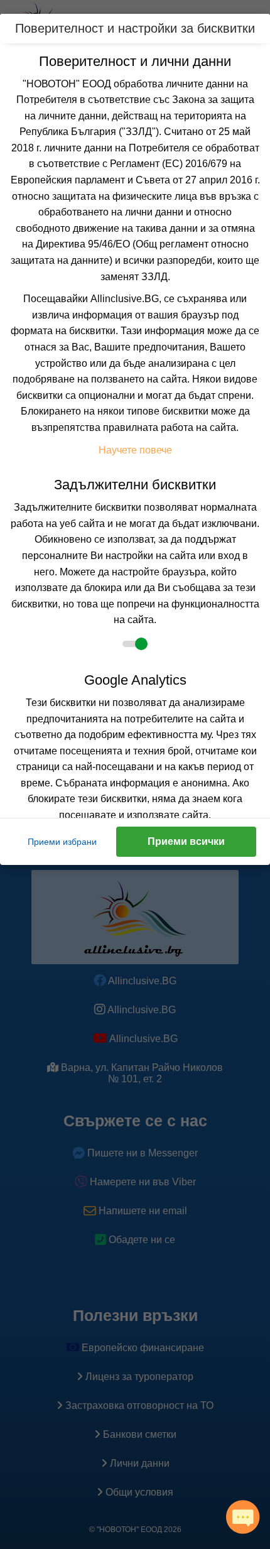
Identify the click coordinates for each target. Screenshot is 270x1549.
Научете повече (135, 450)
